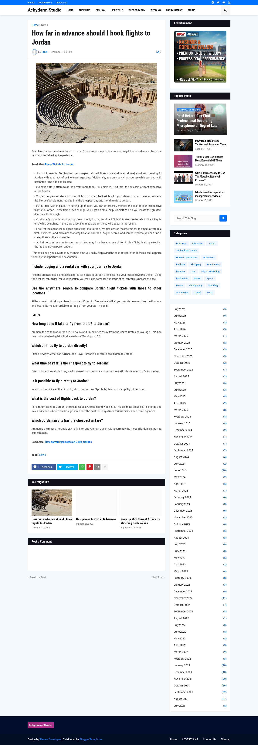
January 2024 (200, 504)
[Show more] (105, 467)
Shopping (196, 264)
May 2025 (200, 396)
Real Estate (182, 278)
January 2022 (200, 665)
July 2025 (200, 382)
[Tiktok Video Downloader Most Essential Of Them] (183, 161)
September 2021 (200, 692)
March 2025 (200, 409)
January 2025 (200, 423)
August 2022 (200, 618)
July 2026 (200, 309)
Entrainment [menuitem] (174, 10)
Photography (195, 285)
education (208, 257)
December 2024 (200, 430)
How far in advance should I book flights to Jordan (52, 521)
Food (209, 292)
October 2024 (200, 443)
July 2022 (200, 625)
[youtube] (223, 2)
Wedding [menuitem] (156, 10)
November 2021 (200, 678)
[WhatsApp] (82, 467)
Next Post (157, 577)
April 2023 (200, 564)
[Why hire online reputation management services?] (183, 197)
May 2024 (200, 477)
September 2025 (200, 369)
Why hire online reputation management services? (209, 194)
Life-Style (197, 243)
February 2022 (200, 658)
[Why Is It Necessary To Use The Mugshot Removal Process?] (183, 177)
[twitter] (218, 2)
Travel (197, 292)
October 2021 (200, 685)
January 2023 (200, 584)
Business (181, 243)
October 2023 (200, 524)
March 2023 (200, 571)
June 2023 (200, 551)
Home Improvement (186, 257)
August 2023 (200, 537)
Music (179, 285)
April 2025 (200, 403)
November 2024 (200, 436)
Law (193, 271)
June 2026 (200, 315)
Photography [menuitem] (136, 10)
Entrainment (213, 264)
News (44, 25)
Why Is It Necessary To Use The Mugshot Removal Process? (210, 176)
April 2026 (200, 329)
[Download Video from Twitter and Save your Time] (183, 145)
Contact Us (61, 2)
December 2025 (200, 349)
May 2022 (200, 638)
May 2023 (200, 557)
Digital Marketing (210, 271)
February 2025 (200, 416)
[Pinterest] (90, 467)
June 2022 (200, 631)
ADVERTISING (45, 2)
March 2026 (200, 335)
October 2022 (200, 604)
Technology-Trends (186, 250)
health (212, 243)
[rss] (229, 2)
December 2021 (200, 672)
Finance (180, 271)
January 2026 (200, 342)
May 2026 (200, 322)
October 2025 (200, 362)
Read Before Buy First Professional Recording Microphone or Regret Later (198, 120)
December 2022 (200, 591)
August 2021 (200, 698)
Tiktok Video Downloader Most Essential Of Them (209, 158)
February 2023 (200, 577)
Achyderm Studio (44, 10)
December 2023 (200, 510)
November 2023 (200, 517)
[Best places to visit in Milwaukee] (96, 502)
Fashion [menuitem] (100, 10)
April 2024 (200, 483)
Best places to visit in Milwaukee (96, 519)
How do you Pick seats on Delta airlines (68, 441)
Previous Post (38, 577)
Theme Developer (50, 739)
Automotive (182, 292)
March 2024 (200, 490)
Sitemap (225, 739)
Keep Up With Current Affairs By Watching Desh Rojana (140, 521)
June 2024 (200, 470)
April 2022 (200, 645)
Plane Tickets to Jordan (59, 164)
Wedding (213, 285)
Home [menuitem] (70, 10)
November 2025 (200, 356)
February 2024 (200, 497)
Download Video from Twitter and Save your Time (210, 142)
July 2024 (200, 463)
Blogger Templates (91, 739)
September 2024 (200, 450)
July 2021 (200, 705)
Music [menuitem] (191, 10)
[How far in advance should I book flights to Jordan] (52, 502)
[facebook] (213, 2)
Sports (210, 278)
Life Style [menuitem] (117, 10)
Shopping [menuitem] (84, 10)
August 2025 (200, 376)
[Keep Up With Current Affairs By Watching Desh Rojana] (141, 502)
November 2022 (200, 598)
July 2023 (200, 544)
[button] (225, 10)
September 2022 (200, 611)
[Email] (97, 467)
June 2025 (200, 389)
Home (31, 2)
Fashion (180, 264)
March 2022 (200, 651)
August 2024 (200, 457)
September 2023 (200, 530)
